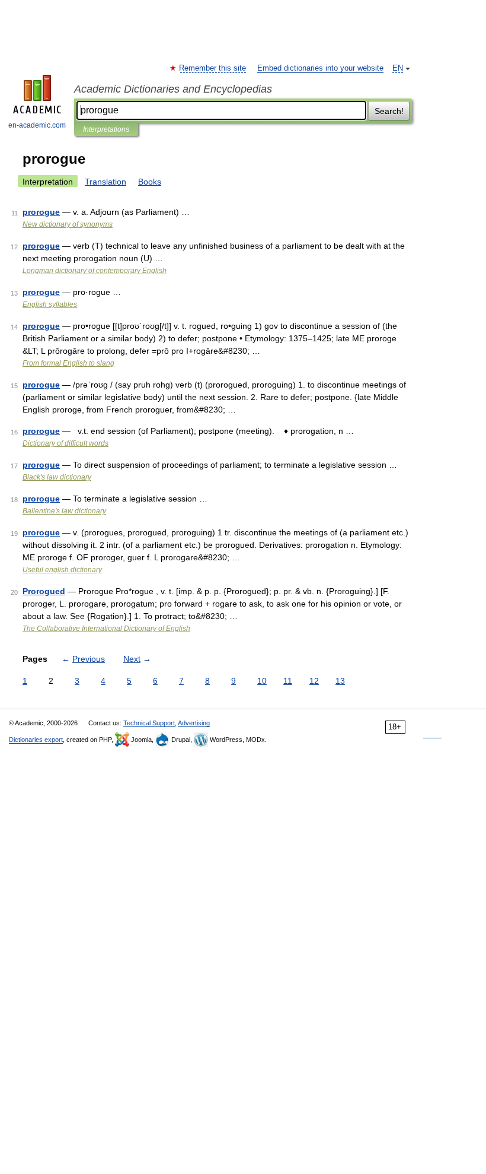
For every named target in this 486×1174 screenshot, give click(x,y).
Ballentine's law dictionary (64, 511)
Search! (389, 111)
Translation (105, 181)
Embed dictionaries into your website (320, 68)
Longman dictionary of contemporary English (95, 270)
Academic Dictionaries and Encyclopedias (173, 89)
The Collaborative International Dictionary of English (106, 628)
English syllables (50, 304)
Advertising (194, 722)
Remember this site (213, 68)
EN (397, 68)
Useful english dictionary (62, 570)
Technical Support (149, 722)
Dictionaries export (36, 739)
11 (287, 681)
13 (340, 681)
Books (149, 181)
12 (314, 681)
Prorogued (44, 591)
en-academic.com (37, 125)
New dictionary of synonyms (68, 224)
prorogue (41, 212)
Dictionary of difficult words (65, 443)
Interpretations (106, 129)
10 (262, 681)
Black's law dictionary (57, 477)
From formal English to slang (68, 363)
